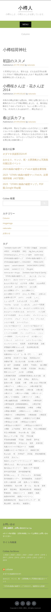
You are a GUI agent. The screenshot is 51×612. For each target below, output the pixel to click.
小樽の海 (29, 390)
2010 (5, 560)
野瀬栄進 (7, 493)
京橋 (42, 343)
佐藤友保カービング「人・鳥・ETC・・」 (20, 354)
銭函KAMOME (9, 496)
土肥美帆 (29, 372)
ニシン (40, 333)
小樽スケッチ (36, 393)
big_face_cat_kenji (36, 251)
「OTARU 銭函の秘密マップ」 (15, 276)
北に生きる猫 (20, 361)
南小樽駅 (43, 365)
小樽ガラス (8, 393)
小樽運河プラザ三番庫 (31, 418)
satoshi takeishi (18, 265)
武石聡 (29, 454)
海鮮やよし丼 (39, 461)
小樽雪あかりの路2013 (33, 425)
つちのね (7, 304)
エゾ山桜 (41, 311)
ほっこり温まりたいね (12, 308)
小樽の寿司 (19, 390)
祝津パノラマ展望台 (31, 482)
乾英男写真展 (33, 343)
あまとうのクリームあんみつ (24, 279)
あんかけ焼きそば (11, 283)
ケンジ (25, 319)
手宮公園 (29, 436)
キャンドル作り (24, 315)
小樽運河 (16, 418)
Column (6, 218)
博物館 (16, 368)
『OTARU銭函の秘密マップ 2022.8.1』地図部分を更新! (24, 586)
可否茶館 (32, 368)
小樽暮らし (8, 407)
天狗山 (26, 379)
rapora (6, 265)
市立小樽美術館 (10, 432)
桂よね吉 (7, 454)
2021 (25, 555)
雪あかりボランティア (27, 500)
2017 (5, 557)
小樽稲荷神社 (20, 415)
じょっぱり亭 (9, 301)
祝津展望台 (8, 485)
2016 (11, 557)
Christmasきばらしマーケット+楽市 (18, 255)
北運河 (25, 365)
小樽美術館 (32, 415)
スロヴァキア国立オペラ (33, 326)
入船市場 (7, 358)
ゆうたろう (31, 311)
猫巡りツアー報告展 (31, 468)
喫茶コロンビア (10, 372)
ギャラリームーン (40, 315)
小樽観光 (7, 418)
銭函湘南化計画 (10, 500)
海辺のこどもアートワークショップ (17, 461)
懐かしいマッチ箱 (11, 436)
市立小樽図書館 (40, 429)
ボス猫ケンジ (36, 336)
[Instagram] (34, 603)
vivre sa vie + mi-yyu (12, 272)
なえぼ (16, 304)
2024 (6, 555)
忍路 (33, 432)
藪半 (5, 489)
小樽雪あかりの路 (11, 422)
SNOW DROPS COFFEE (35, 265)
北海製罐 (16, 365)
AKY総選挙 (16, 251)
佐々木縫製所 (9, 351)
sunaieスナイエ (18, 269)
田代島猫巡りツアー (11, 478)
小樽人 (25, 7)
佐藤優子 (20, 351)
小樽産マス (8, 415)
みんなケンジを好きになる (14, 311)
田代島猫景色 (27, 478)
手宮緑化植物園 (10, 439)
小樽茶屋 (42, 415)
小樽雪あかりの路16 (28, 422)
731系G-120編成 (30, 248)
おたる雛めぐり (28, 290)
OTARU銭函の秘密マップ (13, 258)
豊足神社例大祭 (25, 489)
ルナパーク (19, 340)
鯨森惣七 (26, 503)
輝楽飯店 (37, 489)
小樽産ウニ (37, 411)
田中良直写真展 (10, 471)
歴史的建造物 (40, 454)
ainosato (43, 248)
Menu (25, 24)
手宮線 (21, 439)
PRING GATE (38, 262)
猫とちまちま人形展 (24, 464)
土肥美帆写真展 (10, 375)
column (9, 569)
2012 (35, 557)
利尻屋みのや (35, 358)
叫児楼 (23, 368)
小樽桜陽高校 (20, 407)
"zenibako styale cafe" (12, 248)
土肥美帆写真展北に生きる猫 (30, 375)
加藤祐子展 (8, 361)
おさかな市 (8, 287)
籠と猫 (36, 485)
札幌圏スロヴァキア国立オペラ (16, 450)
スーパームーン (10, 329)
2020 (31, 555)
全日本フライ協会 (20, 358)
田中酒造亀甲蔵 (24, 471)
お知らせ (6, 233)
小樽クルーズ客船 (22, 393)
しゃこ (36, 297)
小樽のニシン (22, 386)
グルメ (17, 319)
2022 (19, 555)
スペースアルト (23, 322)
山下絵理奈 (16, 429)
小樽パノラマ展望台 (11, 397)
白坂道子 (38, 478)
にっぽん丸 (25, 304)
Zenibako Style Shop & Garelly (34, 272)
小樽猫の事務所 (10, 411)
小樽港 (30, 407)
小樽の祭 (39, 390)
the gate (30, 269)
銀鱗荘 (30, 493)
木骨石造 (39, 443)
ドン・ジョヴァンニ (28, 333)
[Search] (44, 203)
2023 (13, 555)
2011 (41, 557)
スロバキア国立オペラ (12, 326)
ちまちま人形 (22, 301)
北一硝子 (7, 365)
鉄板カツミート (19, 493)
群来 (43, 485)
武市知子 (21, 454)
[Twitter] (17, 603)
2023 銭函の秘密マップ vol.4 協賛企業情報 (24, 169)
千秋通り (34, 365)
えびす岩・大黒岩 (27, 283)
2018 (43, 555)
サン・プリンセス (37, 319)
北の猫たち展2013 (35, 361)
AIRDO (6, 251)
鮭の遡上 (16, 503)
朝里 (31, 443)
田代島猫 (37, 475)
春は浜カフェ (14, 118)
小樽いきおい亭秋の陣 (37, 383)
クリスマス (8, 319)
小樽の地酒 (8, 390)
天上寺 (12, 379)
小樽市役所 (37, 400)
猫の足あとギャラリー (12, 468)
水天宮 (6, 457)
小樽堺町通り (25, 400)
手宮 (22, 436)
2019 (37, 555)
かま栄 (28, 297)
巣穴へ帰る (27, 429)
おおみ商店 (41, 283)
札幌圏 (31, 446)
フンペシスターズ (22, 336)
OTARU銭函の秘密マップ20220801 (17, 262)
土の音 (21, 372)
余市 (40, 354)
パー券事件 (8, 336)
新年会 (36, 439)
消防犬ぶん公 (9, 464)
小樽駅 (6, 429)
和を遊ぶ (42, 368)
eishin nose (38, 255)
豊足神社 (13, 489)
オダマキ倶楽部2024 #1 (15, 153)
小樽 (24, 383)
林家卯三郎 (34, 450)
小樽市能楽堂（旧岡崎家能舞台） (16, 404)
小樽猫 (38, 407)
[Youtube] (28, 603)
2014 (23, 557)
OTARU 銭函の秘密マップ (35, 258)
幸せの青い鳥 (24, 432)
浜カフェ (15, 457)
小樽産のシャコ (24, 411)
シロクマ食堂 (9, 322)
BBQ (24, 251)
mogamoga (7, 223)
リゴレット (8, 340)
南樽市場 (7, 368)
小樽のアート (9, 386)
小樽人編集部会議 (11, 400)
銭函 (37, 493)
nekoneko (31, 65)
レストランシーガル (34, 340)
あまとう (7, 279)
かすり (21, 297)
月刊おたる (23, 443)
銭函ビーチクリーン (25, 496)
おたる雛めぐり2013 (12, 294)
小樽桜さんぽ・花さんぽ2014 (23, 88)
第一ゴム (28, 485)
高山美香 (7, 503)
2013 (29, 557)
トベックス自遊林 (11, 333)
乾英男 (22, 343)
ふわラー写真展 (38, 304)
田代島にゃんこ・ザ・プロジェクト (17, 475)
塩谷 (5, 379)
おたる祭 (33, 287)
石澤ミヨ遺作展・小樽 (12, 482)
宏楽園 (17, 383)
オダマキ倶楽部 (10, 315)
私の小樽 (18, 485)
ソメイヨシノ (24, 329)
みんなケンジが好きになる (34, 308)
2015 (17, 557)
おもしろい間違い (29, 294)
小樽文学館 (36, 404)
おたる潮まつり (21, 287)
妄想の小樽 (8, 383)
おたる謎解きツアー (11, 290)
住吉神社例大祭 (33, 347)
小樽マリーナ (27, 397)
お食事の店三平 (10, 297)
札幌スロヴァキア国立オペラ (15, 446)
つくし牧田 (34, 301)
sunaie (6, 269)
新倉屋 (28, 439)
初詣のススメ (14, 61)
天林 (19, 379)
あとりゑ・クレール (37, 276)
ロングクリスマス (11, 343)
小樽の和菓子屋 (36, 386)
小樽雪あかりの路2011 (13, 425)
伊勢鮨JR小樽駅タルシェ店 (14, 347)
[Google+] (22, 603)
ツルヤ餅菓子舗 (37, 329)
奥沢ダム (35, 379)
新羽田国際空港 (10, 443)
